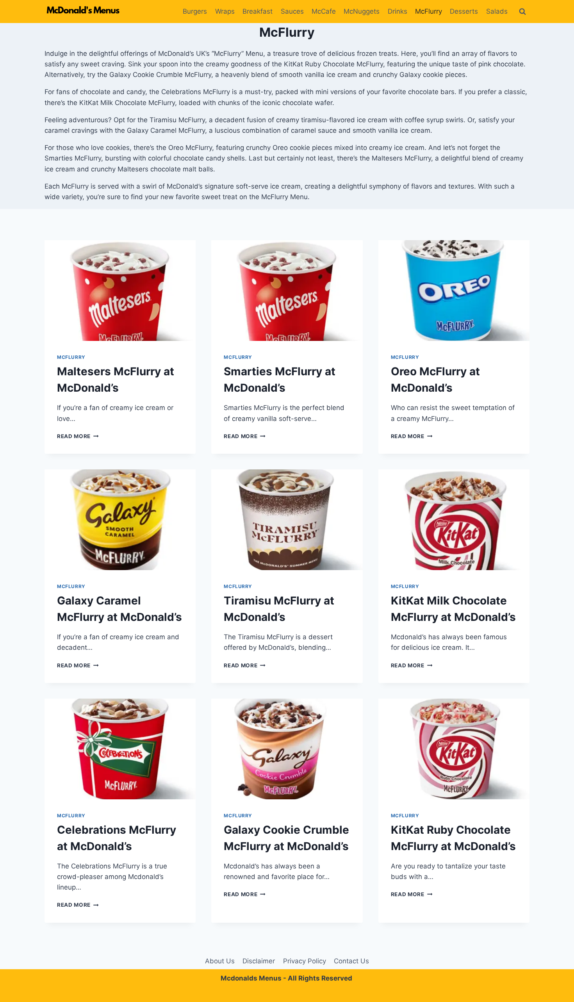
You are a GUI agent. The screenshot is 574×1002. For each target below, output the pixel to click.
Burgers (195, 11)
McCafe (324, 11)
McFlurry (428, 11)
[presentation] (120, 290)
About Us (220, 961)
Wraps (225, 11)
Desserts (464, 11)
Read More (78, 436)
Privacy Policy (304, 961)
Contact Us (351, 961)
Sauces (292, 11)
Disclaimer (258, 961)
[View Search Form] (522, 11)
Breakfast (257, 11)
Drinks (397, 11)
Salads (497, 11)
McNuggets (362, 11)
